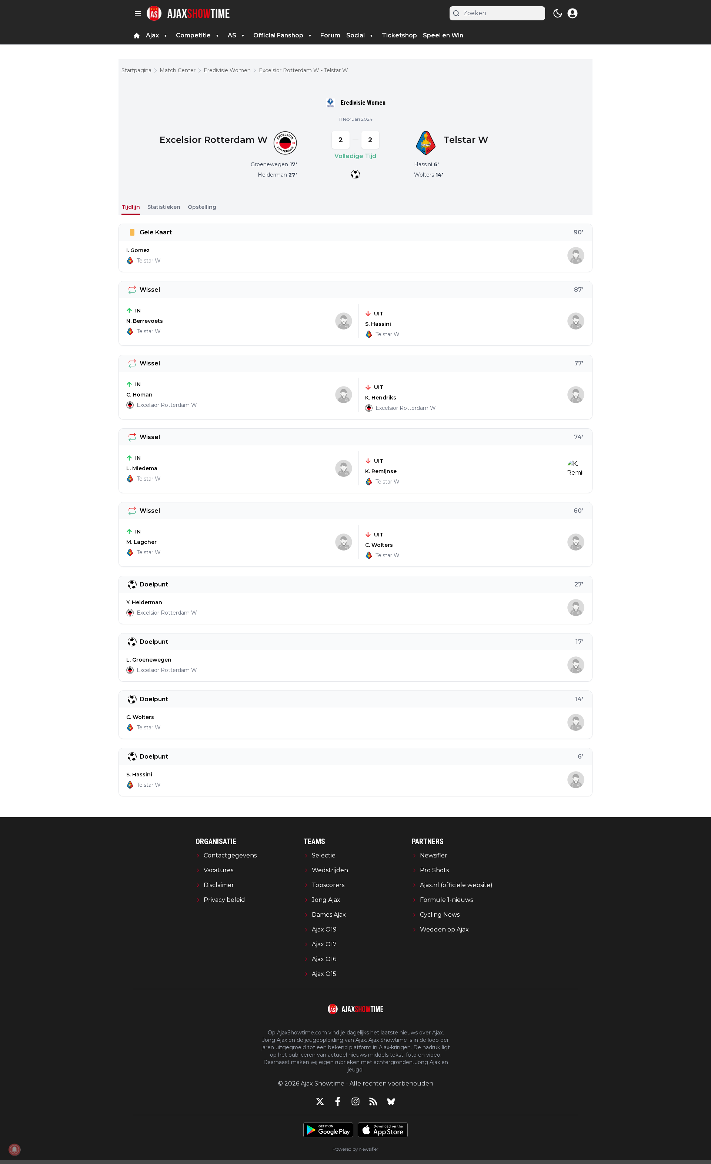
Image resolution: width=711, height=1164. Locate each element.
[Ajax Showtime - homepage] (188, 13)
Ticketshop (399, 35)
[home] (136, 35)
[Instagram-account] (355, 1101)
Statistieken (163, 207)
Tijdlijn (130, 207)
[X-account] (320, 1101)
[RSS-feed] (373, 1101)
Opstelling (202, 207)
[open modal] (572, 13)
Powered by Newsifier (355, 1149)
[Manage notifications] (14, 1149)
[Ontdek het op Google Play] (328, 1130)
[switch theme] (558, 13)
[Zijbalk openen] (137, 13)
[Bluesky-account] (391, 1101)
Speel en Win (443, 35)
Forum (330, 35)
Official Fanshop (278, 35)
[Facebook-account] (337, 1101)
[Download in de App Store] (383, 1130)
